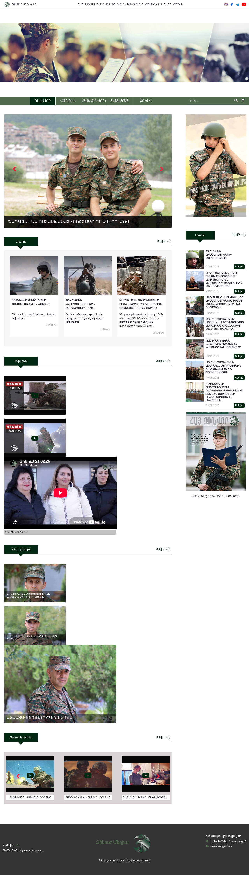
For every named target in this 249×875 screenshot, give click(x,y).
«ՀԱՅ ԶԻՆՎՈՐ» (94, 101)
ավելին (161, 241)
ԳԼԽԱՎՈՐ (43, 101)
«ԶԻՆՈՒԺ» (68, 101)
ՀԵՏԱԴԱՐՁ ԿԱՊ (24, 4)
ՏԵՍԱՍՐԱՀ (119, 101)
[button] (161, 169)
